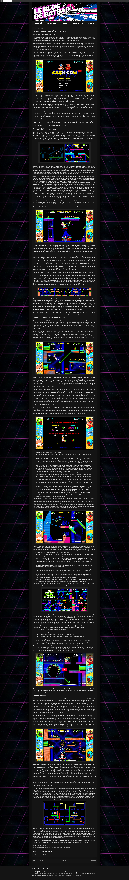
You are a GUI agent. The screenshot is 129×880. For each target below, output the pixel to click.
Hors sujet (65, 875)
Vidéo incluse (66, 847)
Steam (61, 847)
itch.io (60, 875)
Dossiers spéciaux (92, 873)
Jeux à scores (40, 847)
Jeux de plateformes (48, 847)
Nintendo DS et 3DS (73, 873)
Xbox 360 (46, 875)
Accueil (64, 860)
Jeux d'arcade (53, 875)
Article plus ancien (91, 860)
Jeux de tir (92, 872)
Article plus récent (38, 860)
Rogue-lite (78, 875)
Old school (56, 847)
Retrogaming (82, 872)
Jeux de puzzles (62, 873)
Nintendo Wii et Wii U (49, 873)
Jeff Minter (71, 875)
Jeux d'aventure (36, 873)
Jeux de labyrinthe (37, 875)
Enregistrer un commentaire (41, 854)
